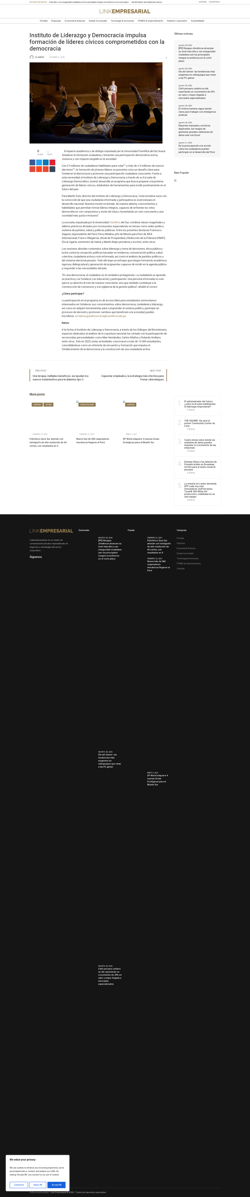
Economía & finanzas (186, 548)
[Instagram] (50, 11)
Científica (114, 222)
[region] (37, 1173)
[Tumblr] (52, 169)
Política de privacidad (39, 1192)
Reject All (38, 1184)
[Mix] (46, 169)
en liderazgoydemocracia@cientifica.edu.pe (100, 316)
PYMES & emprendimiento (189, 563)
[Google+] (32, 169)
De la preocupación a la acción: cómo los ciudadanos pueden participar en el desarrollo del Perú (197, 149)
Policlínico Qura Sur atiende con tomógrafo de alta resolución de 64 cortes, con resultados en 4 (48, 442)
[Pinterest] (52, 162)
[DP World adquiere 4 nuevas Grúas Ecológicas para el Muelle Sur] (145, 415)
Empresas (37, 405)
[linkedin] (46, 162)
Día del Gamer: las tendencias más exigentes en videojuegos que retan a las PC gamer (135, 2)
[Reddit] (39, 169)
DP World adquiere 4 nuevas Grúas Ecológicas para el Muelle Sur (141, 440)
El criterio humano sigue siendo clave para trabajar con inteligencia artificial (197, 112)
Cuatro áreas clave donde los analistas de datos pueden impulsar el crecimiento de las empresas (200, 444)
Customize (19, 1184)
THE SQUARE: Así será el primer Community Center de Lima (199, 423)
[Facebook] (37, 11)
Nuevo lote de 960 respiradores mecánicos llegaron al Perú (92, 440)
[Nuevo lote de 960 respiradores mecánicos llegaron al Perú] (98, 415)
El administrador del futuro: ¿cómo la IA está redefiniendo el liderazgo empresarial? (199, 404)
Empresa (181, 543)
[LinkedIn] (31, 11)
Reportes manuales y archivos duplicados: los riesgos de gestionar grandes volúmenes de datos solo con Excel (196, 130)
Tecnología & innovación (188, 558)
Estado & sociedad (87, 405)
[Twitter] (43, 11)
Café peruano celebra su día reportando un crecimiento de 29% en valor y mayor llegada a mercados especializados (197, 93)
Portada (48, 405)
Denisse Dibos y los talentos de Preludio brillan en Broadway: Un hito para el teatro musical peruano (200, 465)
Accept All (56, 1184)
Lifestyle (181, 568)
